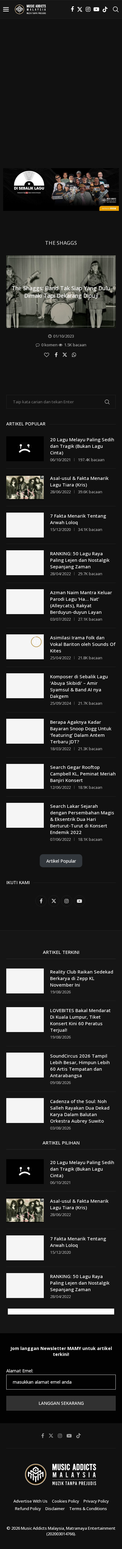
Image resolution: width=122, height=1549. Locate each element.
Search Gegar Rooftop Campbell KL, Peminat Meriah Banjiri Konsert (83, 773)
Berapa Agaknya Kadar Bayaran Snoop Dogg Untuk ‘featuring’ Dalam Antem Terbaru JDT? (80, 732)
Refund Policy (28, 1508)
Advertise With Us (30, 1501)
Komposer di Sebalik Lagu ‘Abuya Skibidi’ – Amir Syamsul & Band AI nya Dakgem (79, 686)
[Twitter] (80, 9)
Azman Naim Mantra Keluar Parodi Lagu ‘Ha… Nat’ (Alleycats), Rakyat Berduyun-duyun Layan (81, 602)
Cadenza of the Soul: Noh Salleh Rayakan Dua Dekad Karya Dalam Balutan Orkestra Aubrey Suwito (79, 1111)
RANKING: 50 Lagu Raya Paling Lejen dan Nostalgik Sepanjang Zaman (79, 560)
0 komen (49, 345)
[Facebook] (72, 9)
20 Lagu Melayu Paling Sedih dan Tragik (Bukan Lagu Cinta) (82, 446)
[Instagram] (88, 9)
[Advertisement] (61, 98)
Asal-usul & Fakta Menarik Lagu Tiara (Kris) (79, 481)
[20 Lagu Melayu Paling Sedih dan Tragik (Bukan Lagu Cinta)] (25, 448)
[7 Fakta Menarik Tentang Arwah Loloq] (25, 525)
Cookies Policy (65, 1501)
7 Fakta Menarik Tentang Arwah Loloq (78, 519)
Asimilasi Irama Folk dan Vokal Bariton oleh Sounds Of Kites (82, 644)
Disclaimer (55, 1508)
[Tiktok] (105, 9)
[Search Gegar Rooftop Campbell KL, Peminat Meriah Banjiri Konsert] (25, 776)
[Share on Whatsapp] (75, 354)
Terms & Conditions (88, 1508)
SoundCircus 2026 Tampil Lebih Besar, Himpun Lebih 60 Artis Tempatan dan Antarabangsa (80, 1065)
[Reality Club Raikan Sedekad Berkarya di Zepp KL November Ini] (25, 981)
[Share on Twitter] (65, 354)
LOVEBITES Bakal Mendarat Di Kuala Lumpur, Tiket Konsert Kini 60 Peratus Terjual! (80, 1020)
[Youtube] (96, 9)
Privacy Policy (96, 1501)
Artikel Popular (61, 861)
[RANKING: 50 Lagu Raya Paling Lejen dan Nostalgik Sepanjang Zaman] (25, 562)
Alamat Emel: (19, 1371)
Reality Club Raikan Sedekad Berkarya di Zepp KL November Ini (81, 978)
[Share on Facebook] (57, 354)
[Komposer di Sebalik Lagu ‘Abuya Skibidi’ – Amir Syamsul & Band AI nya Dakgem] (25, 685)
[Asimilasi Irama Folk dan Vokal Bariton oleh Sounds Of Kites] (25, 646)
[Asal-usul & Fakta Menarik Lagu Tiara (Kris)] (25, 487)
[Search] (116, 9)
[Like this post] (47, 354)
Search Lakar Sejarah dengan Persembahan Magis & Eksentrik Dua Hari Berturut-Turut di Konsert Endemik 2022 (82, 819)
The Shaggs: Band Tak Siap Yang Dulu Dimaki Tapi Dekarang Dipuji (61, 291)
